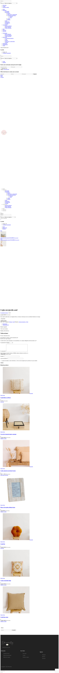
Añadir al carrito (3, 320)
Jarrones (11, 16)
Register (4, 62)
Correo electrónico (4, 358)
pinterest (43, 656)
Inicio (4, 9)
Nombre (2, 356)
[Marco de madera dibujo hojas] (16, 503)
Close (2, 213)
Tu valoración (3, 351)
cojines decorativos (22, 321)
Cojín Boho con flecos (5, 397)
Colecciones (5, 24)
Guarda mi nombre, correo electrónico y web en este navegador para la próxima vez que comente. (19, 360)
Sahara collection (8, 28)
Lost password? (6, 69)
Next (1, 238)
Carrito (4, 6)
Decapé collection (8, 25)
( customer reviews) (4, 312)
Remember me (4, 68)
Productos (4, 10)
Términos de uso (6, 653)
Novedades (7, 11)
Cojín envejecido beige (5, 580)
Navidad (6, 23)
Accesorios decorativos (11, 15)
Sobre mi (4, 30)
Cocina (8, 18)
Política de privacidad (7, 655)
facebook (43, 658)
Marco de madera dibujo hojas (7, 507)
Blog (4, 29)
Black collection (8, 26)
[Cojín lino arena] (16, 612)
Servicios (4, 31)
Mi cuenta (4, 5)
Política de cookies (6, 657)
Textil (6, 20)
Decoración (7, 12)
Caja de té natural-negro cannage (8, 434)
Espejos (8, 13)
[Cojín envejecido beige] (16, 576)
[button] (0, 55)
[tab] (31, 323)
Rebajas (8, 19)
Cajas (11, 17)
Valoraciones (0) (6, 324)
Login (4, 61)
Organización (7, 22)
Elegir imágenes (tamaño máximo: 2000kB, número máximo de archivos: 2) (14, 353)
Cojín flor (2, 544)
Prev (1, 230)
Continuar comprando (7, 53)
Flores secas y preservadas (12, 14)
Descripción (5, 323)
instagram (44, 654)
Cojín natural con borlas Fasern (8, 470)
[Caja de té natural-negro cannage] (16, 429)
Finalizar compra (6, 7)
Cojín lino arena (4, 617)
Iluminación (7, 21)
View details (2, 307)
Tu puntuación (3, 342)
